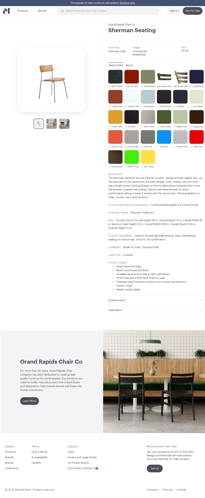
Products (22, 11)
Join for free (192, 11)
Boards (9, 463)
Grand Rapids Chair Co (121, 24)
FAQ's (71, 452)
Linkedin (181, 490)
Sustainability (39, 457)
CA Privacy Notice (78, 463)
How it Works (40, 452)
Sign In (174, 11)
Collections (12, 468)
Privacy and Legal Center (82, 457)
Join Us (155, 468)
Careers (36, 463)
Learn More (29, 401)
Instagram (153, 490)
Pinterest (167, 490)
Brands (42, 11)
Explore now (127, 3)
